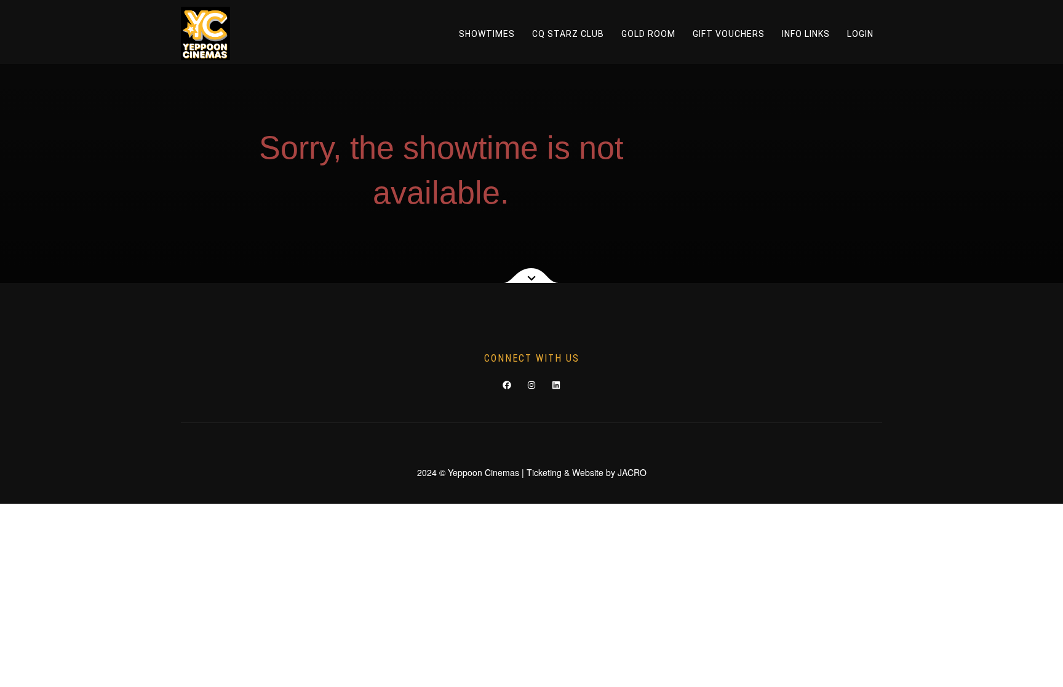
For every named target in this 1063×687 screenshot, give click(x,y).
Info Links (806, 34)
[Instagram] (531, 385)
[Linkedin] (556, 385)
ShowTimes (487, 34)
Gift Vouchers (729, 34)
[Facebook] (507, 385)
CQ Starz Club (568, 34)
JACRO (632, 472)
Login (860, 34)
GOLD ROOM (648, 34)
